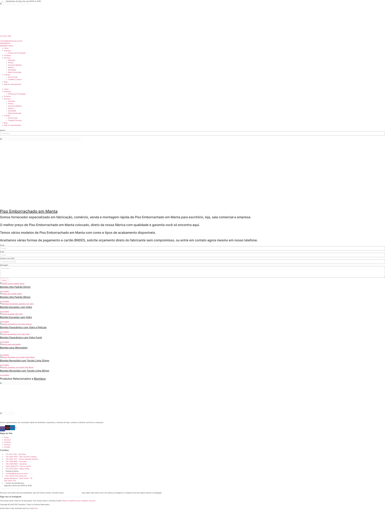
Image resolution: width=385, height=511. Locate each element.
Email (2, 252)
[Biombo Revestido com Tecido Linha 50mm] (17, 357)
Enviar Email (12, 77)
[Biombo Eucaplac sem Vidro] (11, 314)
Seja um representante (12, 84)
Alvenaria (11, 60)
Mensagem (4, 265)
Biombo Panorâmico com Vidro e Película (23, 327)
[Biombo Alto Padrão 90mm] (11, 294)
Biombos (40, 378)
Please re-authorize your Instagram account (78, 501)
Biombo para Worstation (13, 347)
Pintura (10, 63)
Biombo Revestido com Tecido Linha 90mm (24, 370)
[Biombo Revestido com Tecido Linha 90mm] (16, 367)
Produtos (7, 55)
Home (6, 48)
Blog (5, 82)
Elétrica (11, 67)
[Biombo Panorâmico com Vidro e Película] (15, 324)
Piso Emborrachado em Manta (29, 211)
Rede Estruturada (14, 72)
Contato (7, 75)
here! (36, 508)
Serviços (7, 58)
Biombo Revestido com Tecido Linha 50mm (24, 360)
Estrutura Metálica (15, 65)
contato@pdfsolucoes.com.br (11, 41)
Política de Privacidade (16, 53)
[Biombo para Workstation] (10, 344)
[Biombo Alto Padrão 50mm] (12, 284)
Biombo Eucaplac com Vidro (16, 307)
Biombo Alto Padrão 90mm (15, 297)
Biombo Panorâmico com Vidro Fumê (21, 337)
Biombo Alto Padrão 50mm (15, 286)
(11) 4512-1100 (5, 36)
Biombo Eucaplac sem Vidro (16, 317)
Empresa (7, 51)
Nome (2, 245)
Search (2, 130)
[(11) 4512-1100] (0, 34)
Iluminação (12, 70)
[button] (192, 86)
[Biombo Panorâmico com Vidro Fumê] (14, 334)
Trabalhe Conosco (15, 79)
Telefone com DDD (7, 258)
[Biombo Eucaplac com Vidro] (17, 304)
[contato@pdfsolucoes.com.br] (0, 39)
